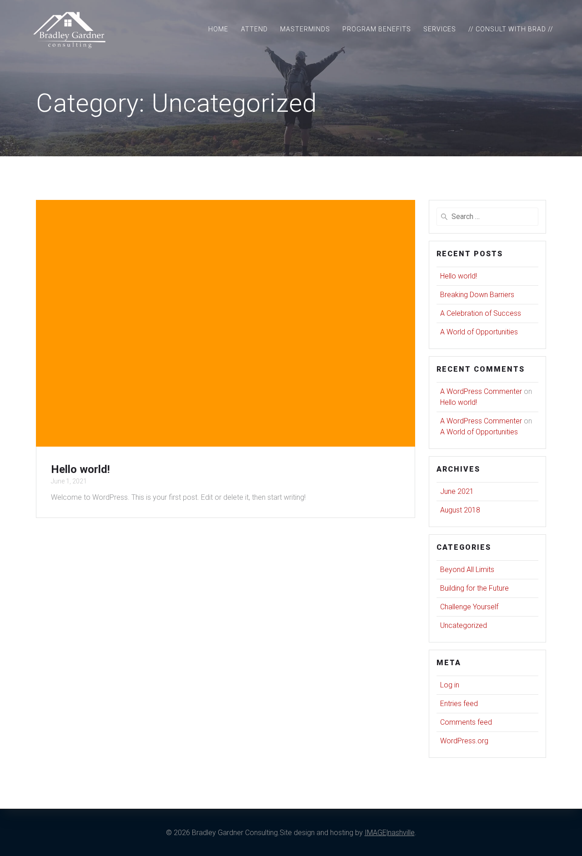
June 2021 (457, 491)
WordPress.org (464, 741)
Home (218, 29)
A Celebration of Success (480, 313)
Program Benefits (376, 29)
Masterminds (305, 29)
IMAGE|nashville (390, 832)
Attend (254, 29)
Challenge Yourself (469, 606)
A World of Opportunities (479, 332)
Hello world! (80, 469)
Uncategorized (463, 625)
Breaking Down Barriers (477, 294)
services (439, 29)
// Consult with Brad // (510, 29)
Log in (449, 685)
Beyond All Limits (467, 569)
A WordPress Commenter (481, 391)
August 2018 (460, 510)
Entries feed (459, 703)
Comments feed (466, 722)
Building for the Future (474, 588)
